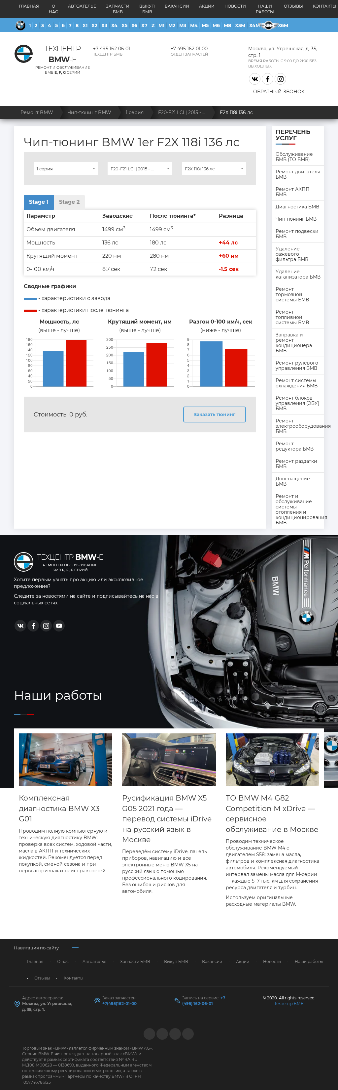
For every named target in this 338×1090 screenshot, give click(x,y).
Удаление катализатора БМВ (298, 274)
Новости (235, 6)
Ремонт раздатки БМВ (296, 463)
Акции (207, 6)
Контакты (73, 978)
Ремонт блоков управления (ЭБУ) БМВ (298, 403)
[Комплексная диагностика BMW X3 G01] (65, 759)
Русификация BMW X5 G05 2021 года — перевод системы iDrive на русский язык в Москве (167, 819)
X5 (124, 25)
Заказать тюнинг (214, 414)
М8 (227, 25)
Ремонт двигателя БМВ (298, 174)
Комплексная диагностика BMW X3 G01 (59, 808)
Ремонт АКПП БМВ (293, 191)
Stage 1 (39, 202)
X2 (94, 25)
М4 (194, 25)
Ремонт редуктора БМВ (295, 446)
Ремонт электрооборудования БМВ (300, 426)
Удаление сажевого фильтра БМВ (292, 254)
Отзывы (293, 6)
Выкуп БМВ (147, 9)
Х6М (283, 25)
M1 (161, 25)
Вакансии (177, 6)
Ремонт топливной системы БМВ (292, 317)
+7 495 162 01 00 (189, 49)
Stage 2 (69, 202)
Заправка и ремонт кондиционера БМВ (294, 343)
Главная (29, 6)
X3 (104, 25)
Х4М (254, 25)
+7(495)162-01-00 (119, 1003)
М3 (182, 25)
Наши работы (265, 9)
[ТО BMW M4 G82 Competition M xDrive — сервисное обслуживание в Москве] (272, 759)
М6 (216, 25)
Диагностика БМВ (297, 207)
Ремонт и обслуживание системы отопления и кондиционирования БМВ (300, 509)
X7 (144, 25)
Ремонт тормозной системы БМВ (292, 294)
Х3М (240, 25)
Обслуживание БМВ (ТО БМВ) (294, 156)
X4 (114, 25)
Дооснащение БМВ (293, 481)
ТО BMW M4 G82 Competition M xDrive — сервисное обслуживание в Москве (272, 814)
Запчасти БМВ (117, 9)
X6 (134, 25)
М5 (205, 25)
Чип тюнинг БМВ (296, 219)
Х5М (269, 25)
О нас (53, 9)
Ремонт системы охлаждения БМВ (297, 383)
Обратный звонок (279, 92)
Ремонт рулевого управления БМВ (297, 365)
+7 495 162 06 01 (111, 49)
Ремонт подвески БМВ (297, 234)
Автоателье (82, 6)
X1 (85, 25)
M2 (171, 25)
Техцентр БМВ (289, 1003)
